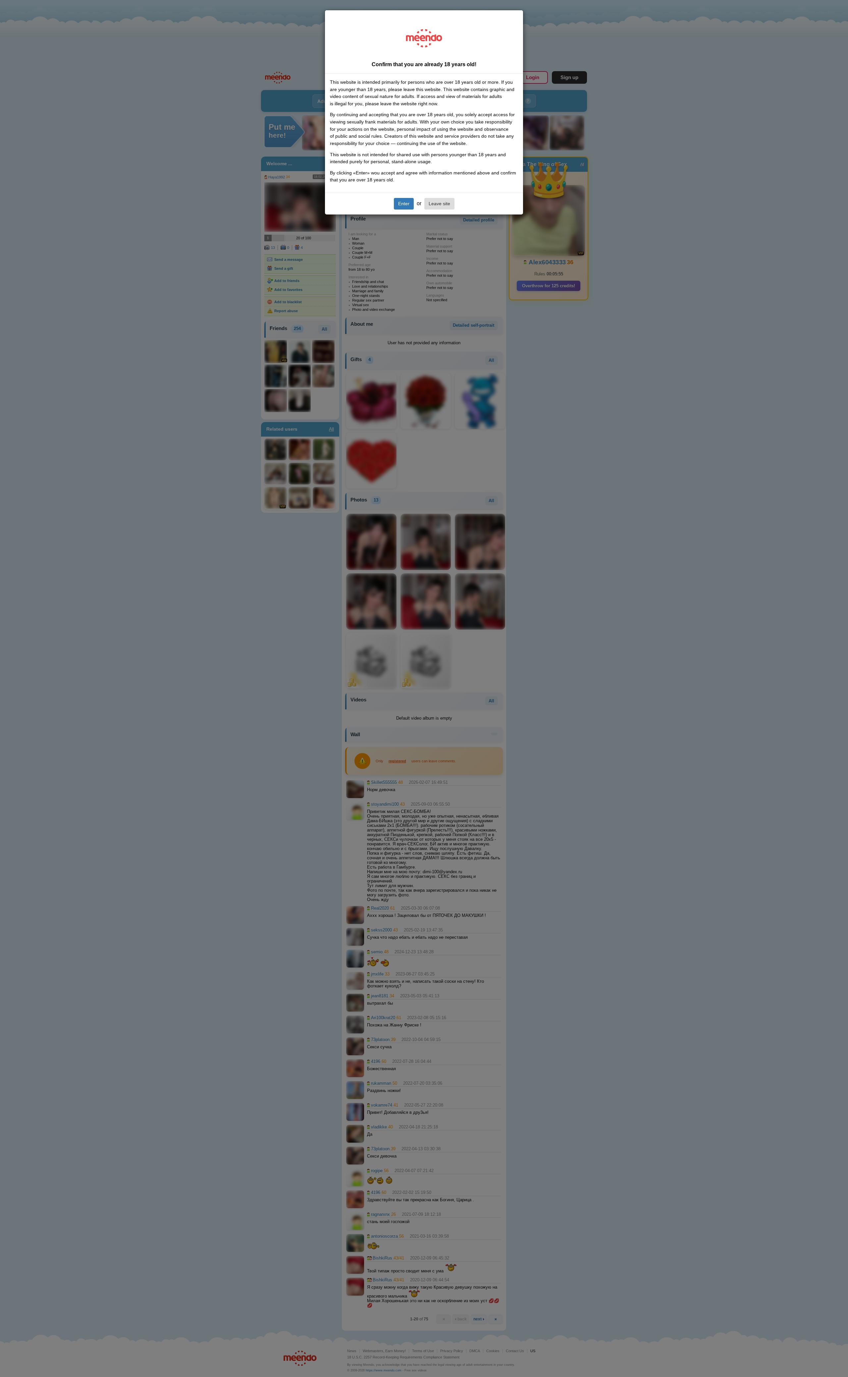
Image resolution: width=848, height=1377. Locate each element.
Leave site (439, 203)
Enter (403, 203)
